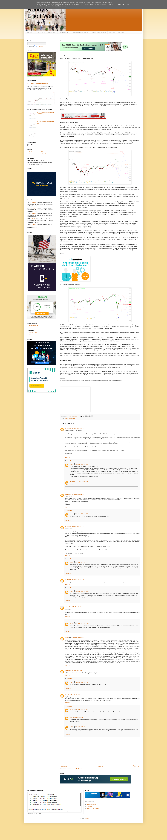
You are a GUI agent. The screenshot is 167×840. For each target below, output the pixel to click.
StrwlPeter (68, 428)
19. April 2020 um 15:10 (77, 526)
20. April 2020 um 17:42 (82, 709)
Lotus (66, 607)
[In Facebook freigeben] (90, 416)
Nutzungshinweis (91, 804)
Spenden (121, 32)
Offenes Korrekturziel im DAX (44, 131)
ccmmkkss (68, 494)
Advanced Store (33, 332)
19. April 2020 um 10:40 (82, 481)
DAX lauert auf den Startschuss (37, 83)
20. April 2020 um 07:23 (77, 637)
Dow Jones (70, 418)
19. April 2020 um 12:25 (78, 494)
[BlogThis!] (86, 416)
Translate (40, 46)
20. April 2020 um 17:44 (79, 717)
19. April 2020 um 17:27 (77, 579)
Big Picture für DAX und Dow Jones (45, 32)
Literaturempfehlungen (99, 32)
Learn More (121, 4)
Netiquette (112, 32)
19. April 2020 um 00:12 (77, 428)
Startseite (29, 32)
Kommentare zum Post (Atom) (74, 769)
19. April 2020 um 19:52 (75, 607)
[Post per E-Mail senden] (81, 416)
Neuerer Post (64, 766)
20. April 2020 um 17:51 (82, 726)
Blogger (87, 818)
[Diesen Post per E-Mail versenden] (84, 416)
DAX (66, 418)
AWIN (30, 334)
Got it (129, 4)
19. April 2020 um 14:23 (82, 514)
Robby (71, 464)
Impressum (89, 806)
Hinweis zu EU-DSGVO (92, 808)
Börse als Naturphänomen (81, 32)
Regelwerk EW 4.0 (64, 32)
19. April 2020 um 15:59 (82, 562)
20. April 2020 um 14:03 (82, 682)
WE (74, 418)
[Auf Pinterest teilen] (91, 416)
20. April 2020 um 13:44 (78, 670)
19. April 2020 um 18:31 (82, 591)
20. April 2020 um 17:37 (74, 694)
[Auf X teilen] (88, 416)
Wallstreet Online (33, 325)
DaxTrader (68, 579)
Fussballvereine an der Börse (36, 152)
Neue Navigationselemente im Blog (38, 154)
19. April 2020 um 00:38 (82, 464)
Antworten (67, 457)
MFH (66, 694)
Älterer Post (136, 766)
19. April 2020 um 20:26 (82, 623)
